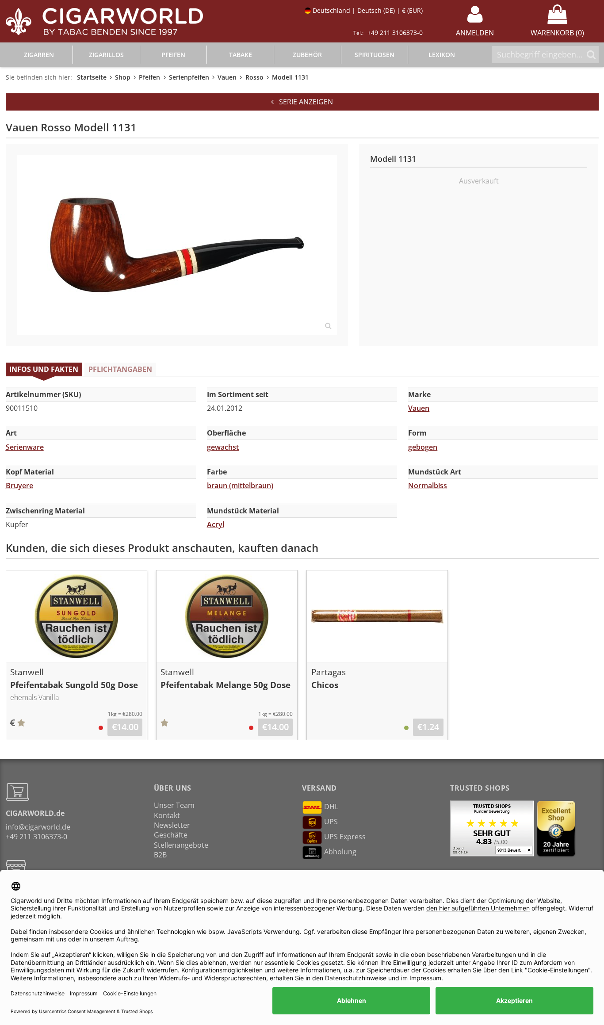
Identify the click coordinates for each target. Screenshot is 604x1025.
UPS (331, 822)
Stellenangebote (181, 845)
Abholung (340, 852)
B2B (160, 855)
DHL (331, 807)
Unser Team (174, 805)
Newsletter (172, 825)
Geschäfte (170, 835)
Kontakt (167, 815)
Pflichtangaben (120, 369)
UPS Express (345, 837)
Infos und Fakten (43, 369)
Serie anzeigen (303, 102)
